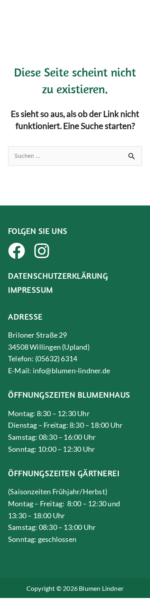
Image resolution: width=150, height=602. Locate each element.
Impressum (30, 289)
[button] (137, 14)
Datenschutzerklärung (58, 275)
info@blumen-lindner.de (71, 370)
